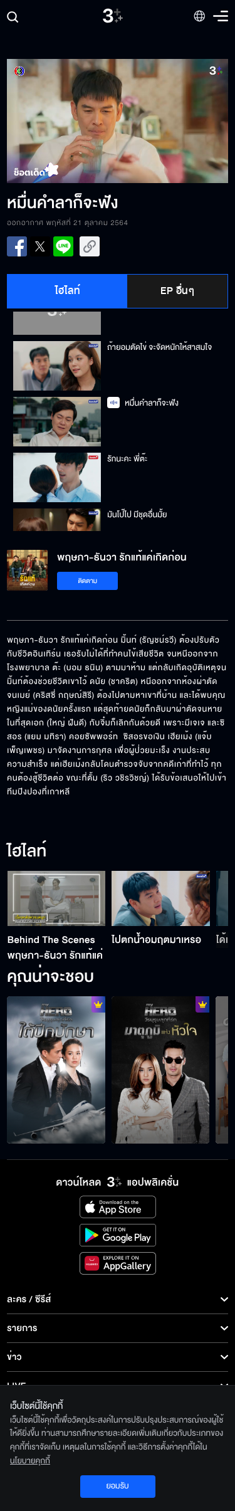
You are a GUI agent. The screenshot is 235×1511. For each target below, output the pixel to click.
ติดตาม (87, 581)
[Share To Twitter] (40, 246)
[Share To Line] (63, 246)
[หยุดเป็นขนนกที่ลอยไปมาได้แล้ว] (56, 1070)
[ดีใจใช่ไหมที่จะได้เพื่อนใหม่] (161, 1070)
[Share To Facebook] (17, 246)
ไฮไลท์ (68, 291)
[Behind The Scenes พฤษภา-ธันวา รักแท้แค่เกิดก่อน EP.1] (57, 898)
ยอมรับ (117, 1486)
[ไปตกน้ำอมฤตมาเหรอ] (161, 898)
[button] (62, 121)
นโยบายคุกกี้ (30, 1461)
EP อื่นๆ (177, 291)
